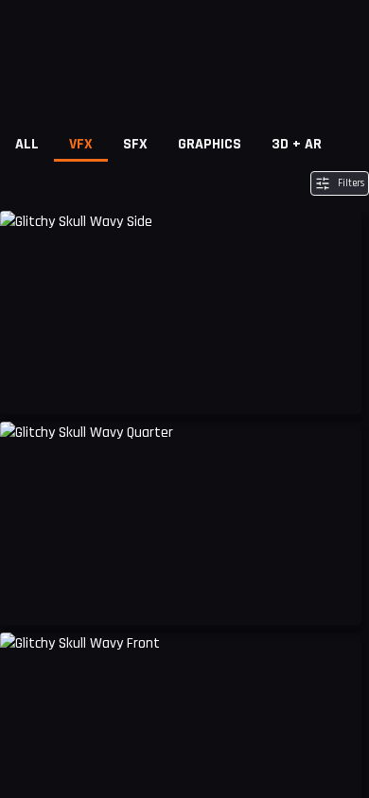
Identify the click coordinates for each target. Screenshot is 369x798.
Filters (351, 183)
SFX (135, 144)
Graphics (209, 144)
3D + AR (297, 144)
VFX (81, 144)
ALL (27, 144)
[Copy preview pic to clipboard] (26, 385)
